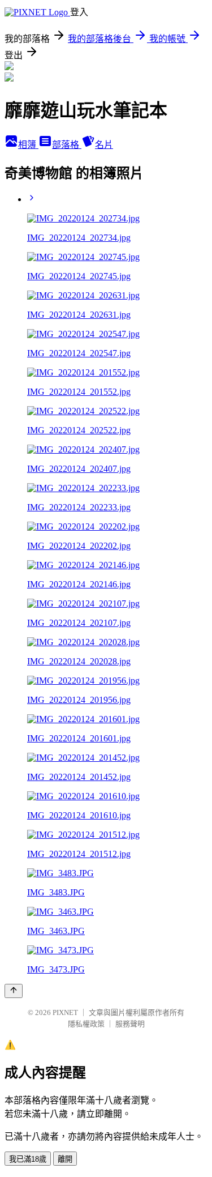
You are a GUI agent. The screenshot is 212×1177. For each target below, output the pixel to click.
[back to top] (14, 991)
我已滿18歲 (27, 1159)
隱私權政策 (86, 1024)
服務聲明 (130, 1024)
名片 (104, 145)
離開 (65, 1159)
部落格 (66, 145)
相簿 (28, 145)
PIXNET (65, 1012)
